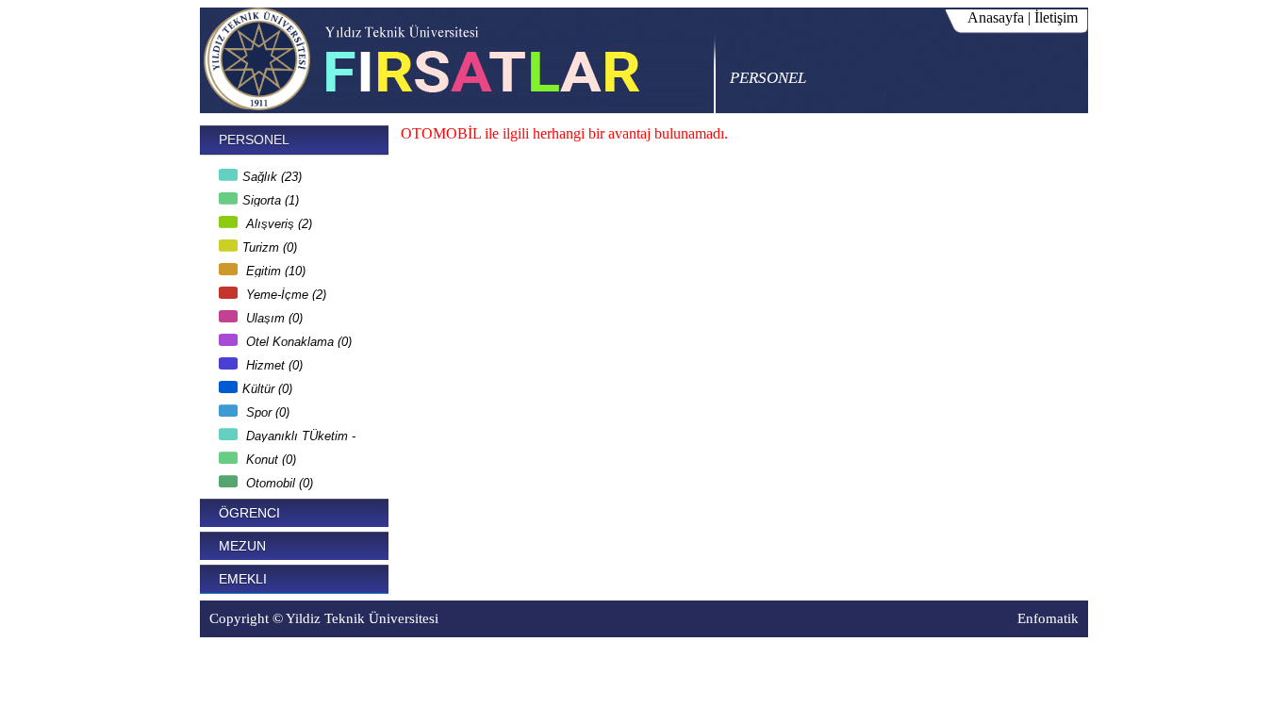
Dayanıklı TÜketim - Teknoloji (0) (287, 433)
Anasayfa (995, 17)
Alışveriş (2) (277, 221)
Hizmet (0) (272, 362)
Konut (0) (269, 456)
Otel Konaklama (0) (297, 339)
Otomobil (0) (277, 480)
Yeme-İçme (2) (284, 292)
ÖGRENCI (249, 512)
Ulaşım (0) (272, 315)
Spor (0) (265, 409)
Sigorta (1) (270, 197)
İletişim (1056, 17)
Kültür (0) (267, 386)
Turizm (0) (269, 244)
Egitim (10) (273, 268)
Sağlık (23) (272, 174)
